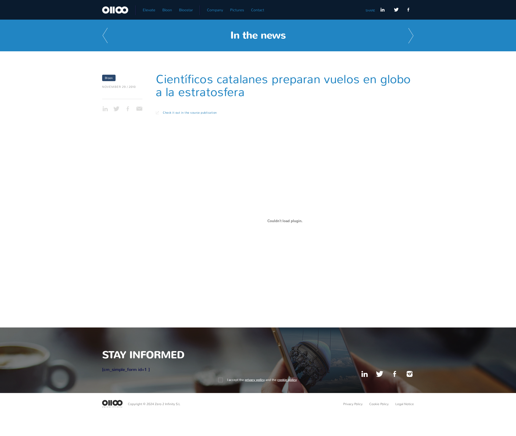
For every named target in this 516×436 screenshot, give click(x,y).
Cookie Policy (379, 404)
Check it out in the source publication (190, 112)
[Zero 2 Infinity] (119, 8)
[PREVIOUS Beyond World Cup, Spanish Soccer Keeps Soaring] (106, 36)
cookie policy (287, 380)
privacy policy (255, 380)
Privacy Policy (353, 404)
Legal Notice (404, 404)
